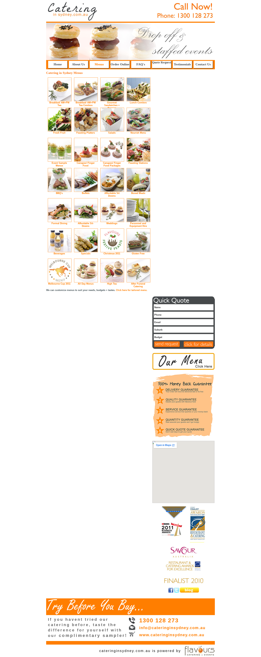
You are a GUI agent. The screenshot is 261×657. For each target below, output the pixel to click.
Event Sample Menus (59, 164)
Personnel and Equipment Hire (138, 224)
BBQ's (59, 193)
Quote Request (161, 62)
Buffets (85, 193)
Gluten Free (138, 253)
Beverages (59, 253)
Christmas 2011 (112, 253)
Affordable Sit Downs (111, 194)
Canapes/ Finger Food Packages (112, 164)
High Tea (112, 283)
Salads (112, 132)
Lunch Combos (138, 102)
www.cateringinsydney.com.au (171, 635)
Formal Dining (59, 223)
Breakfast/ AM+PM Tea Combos (86, 104)
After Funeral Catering (138, 285)
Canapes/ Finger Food (86, 164)
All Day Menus (86, 283)
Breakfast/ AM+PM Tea (59, 104)
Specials (85, 253)
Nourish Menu (138, 132)
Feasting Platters (85, 132)
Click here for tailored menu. (131, 290)
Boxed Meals (138, 193)
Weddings (111, 223)
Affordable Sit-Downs (86, 224)
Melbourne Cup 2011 (59, 283)
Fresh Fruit (59, 132)
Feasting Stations (138, 163)
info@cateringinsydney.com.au (172, 628)
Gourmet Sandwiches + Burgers (112, 105)
